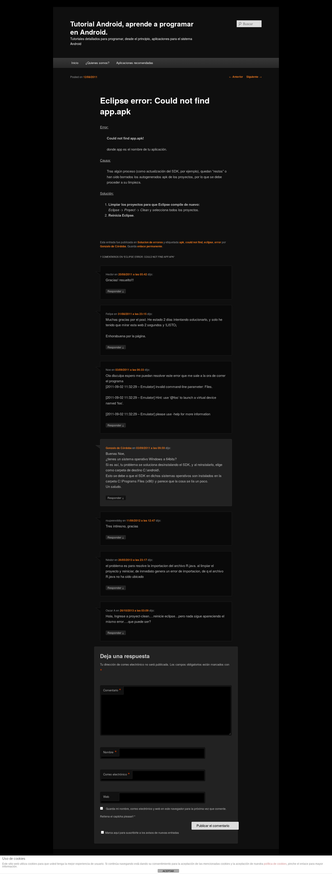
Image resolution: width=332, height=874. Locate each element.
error (218, 242)
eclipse (208, 242)
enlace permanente (149, 246)
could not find (194, 242)
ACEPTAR (168, 871)
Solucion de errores (150, 242)
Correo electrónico (116, 774)
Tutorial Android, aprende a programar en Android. (132, 28)
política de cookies (275, 863)
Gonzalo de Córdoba (113, 246)
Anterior (236, 77)
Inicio (74, 63)
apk (181, 242)
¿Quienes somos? (97, 63)
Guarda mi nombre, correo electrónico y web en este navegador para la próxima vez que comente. (166, 808)
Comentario (112, 690)
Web (106, 796)
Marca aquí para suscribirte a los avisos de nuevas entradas (142, 832)
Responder (116, 291)
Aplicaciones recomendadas (134, 63)
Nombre (110, 752)
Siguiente (254, 77)
